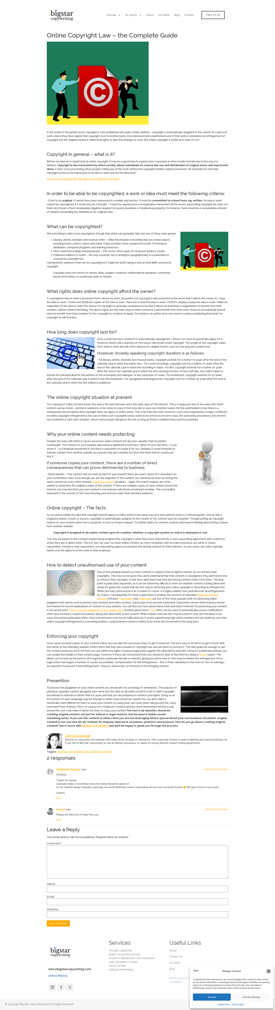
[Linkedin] (52, 987)
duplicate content (101, 751)
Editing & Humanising (121, 969)
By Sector (131, 15)
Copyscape (126, 598)
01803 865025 (57, 975)
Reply (58, 798)
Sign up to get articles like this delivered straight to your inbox (83, 178)
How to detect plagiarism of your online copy (96, 610)
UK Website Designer (68, 769)
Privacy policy (238, 1004)
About (150, 15)
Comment (54, 843)
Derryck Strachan (78, 736)
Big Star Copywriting (95, 725)
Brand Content (117, 965)
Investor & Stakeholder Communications (132, 958)
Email (51, 896)
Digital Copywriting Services (125, 954)
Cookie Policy (224, 1004)
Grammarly (145, 598)
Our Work (163, 15)
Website (52, 909)
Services (111, 15)
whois (202, 654)
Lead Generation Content (123, 961)
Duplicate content (103, 481)
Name (52, 883)
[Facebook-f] (61, 987)
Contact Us (175, 956)
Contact (189, 15)
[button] (268, 971)
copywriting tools (79, 751)
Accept (212, 997)
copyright (62, 751)
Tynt (152, 610)
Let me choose (251, 997)
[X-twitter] (70, 987)
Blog (177, 15)
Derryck (60, 809)
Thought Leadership (120, 950)
